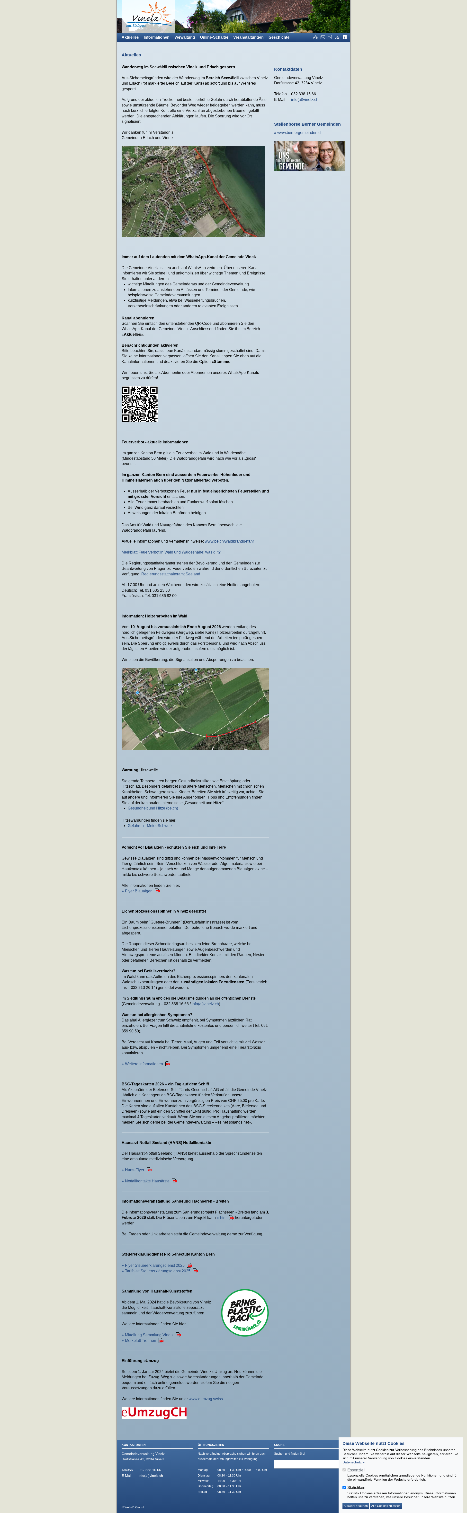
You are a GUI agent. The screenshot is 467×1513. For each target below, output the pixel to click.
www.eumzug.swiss (206, 1399)
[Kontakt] (322, 37)
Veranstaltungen (248, 37)
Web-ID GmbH (134, 1507)
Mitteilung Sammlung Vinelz (149, 1335)
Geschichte (279, 37)
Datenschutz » (353, 1462)
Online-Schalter (214, 37)
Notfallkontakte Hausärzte (147, 1181)
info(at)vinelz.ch (205, 1004)
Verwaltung (184, 37)
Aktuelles (130, 37)
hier (223, 1218)
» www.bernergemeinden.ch (298, 133)
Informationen (157, 37)
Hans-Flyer (134, 1170)
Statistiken (356, 1488)
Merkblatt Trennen (140, 1340)
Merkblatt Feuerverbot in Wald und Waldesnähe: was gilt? (171, 552)
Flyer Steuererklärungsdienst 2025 (155, 1265)
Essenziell (356, 1470)
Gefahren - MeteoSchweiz (150, 826)
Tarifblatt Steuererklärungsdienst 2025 (157, 1271)
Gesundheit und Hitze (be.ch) (153, 808)
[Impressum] (344, 37)
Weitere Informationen (144, 1064)
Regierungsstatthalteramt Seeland (170, 574)
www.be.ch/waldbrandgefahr (229, 541)
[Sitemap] (337, 37)
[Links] (330, 37)
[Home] (315, 37)
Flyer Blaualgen (139, 891)
